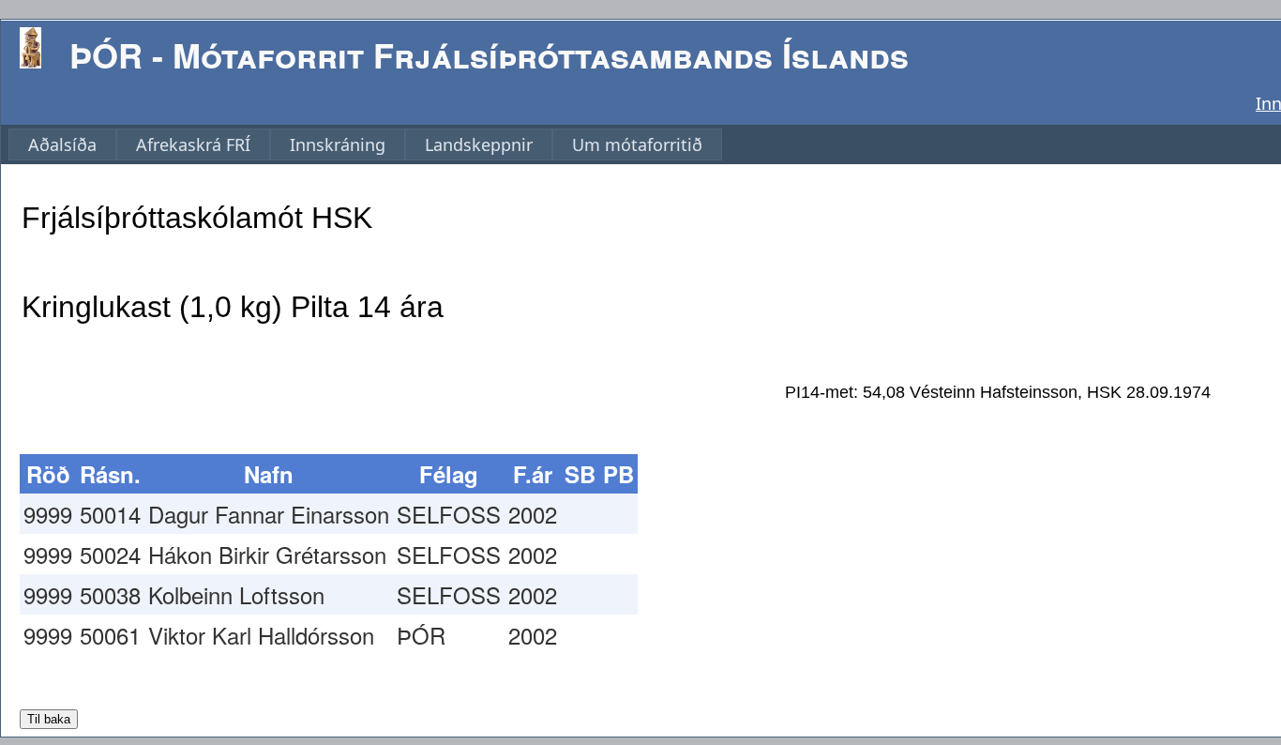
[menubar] (365, 144)
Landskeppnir (479, 144)
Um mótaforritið (637, 144)
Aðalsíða (62, 144)
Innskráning (337, 144)
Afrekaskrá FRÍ (193, 144)
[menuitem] (62, 144)
